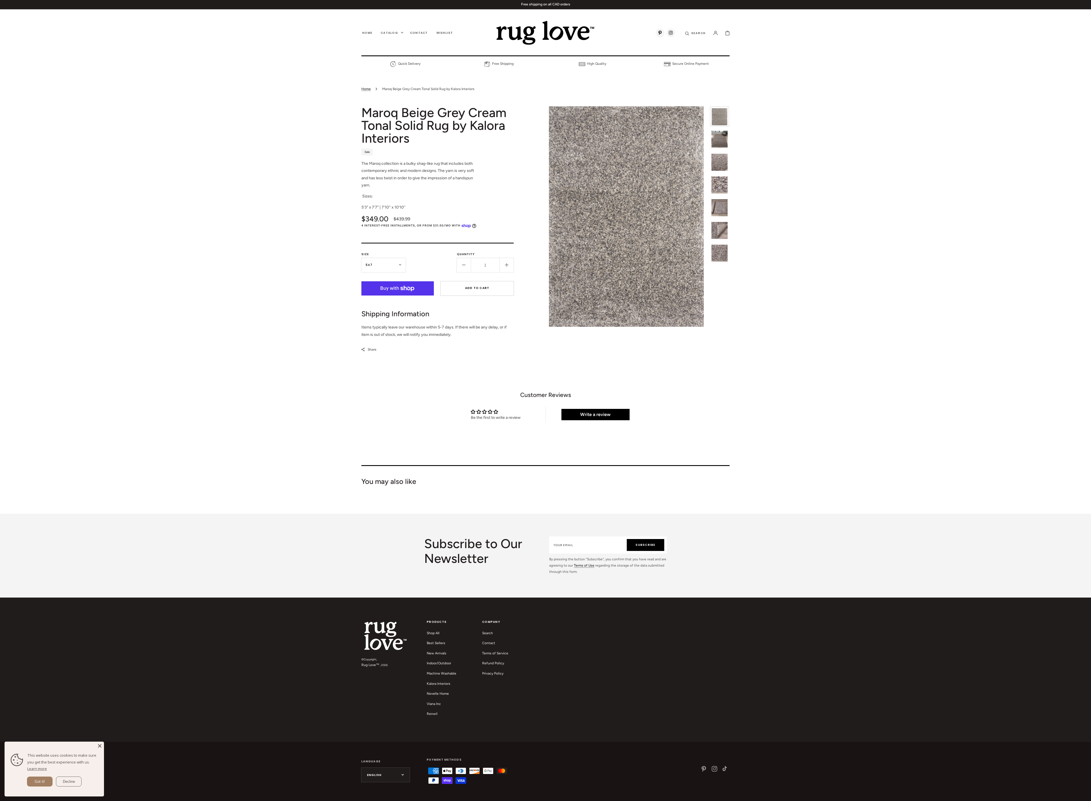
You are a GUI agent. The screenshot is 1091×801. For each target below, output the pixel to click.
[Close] (100, 746)
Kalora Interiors (438, 684)
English (374, 775)
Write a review (595, 414)
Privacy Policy (492, 673)
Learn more (37, 768)
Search (487, 633)
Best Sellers (436, 643)
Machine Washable (441, 673)
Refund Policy (493, 663)
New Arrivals (436, 653)
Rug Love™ (370, 665)
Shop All (433, 633)
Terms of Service (495, 653)
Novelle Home (438, 694)
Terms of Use (584, 565)
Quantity (466, 254)
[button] (695, 32)
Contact (488, 643)
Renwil (432, 714)
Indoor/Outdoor (439, 663)
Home (366, 89)
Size (365, 254)
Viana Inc (434, 704)
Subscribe (645, 545)
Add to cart (477, 288)
